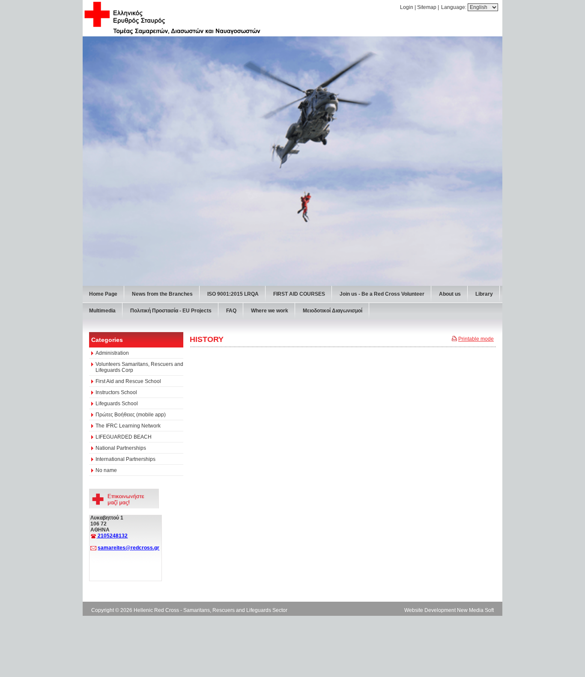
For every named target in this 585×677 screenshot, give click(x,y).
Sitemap (426, 7)
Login (406, 7)
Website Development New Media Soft (449, 610)
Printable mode (476, 339)
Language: (454, 7)
